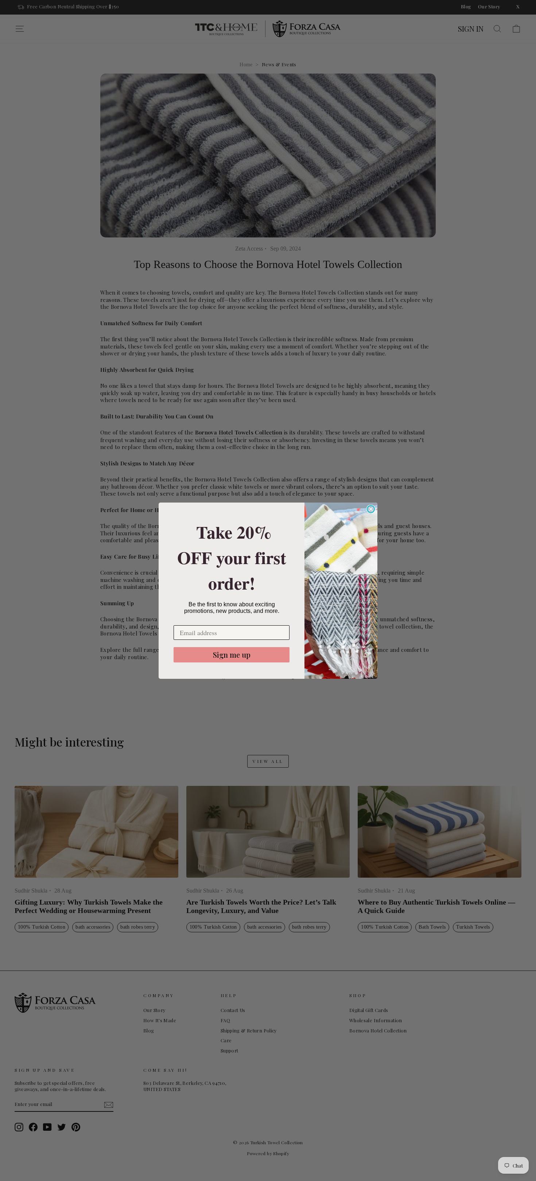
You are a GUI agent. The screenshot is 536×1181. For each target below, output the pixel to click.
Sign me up (231, 655)
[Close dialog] (370, 509)
